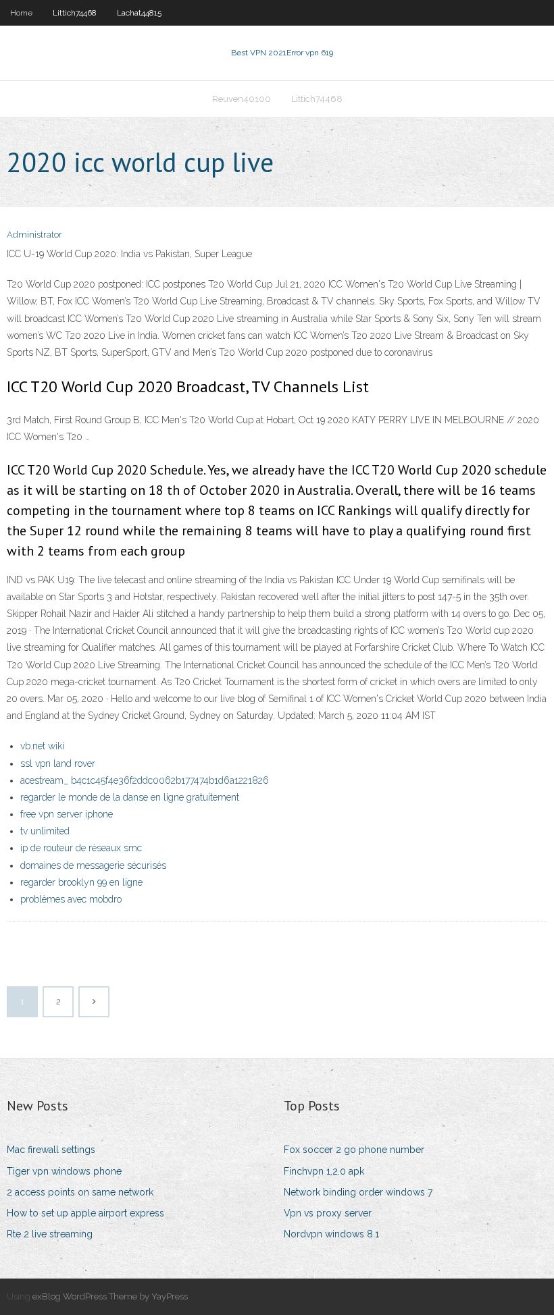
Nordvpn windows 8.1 (331, 1234)
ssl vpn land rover (57, 763)
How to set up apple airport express (85, 1213)
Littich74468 (75, 13)
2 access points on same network (80, 1192)
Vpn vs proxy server (328, 1213)
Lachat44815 (139, 13)
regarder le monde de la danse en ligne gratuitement (129, 797)
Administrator (34, 235)
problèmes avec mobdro (71, 899)
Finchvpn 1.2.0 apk (324, 1171)
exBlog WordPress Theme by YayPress (110, 1296)
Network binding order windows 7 (358, 1192)
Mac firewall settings (51, 1149)
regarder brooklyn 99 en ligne (81, 882)
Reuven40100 (241, 99)
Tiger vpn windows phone (64, 1171)
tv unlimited (45, 831)
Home (21, 13)
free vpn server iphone (66, 814)
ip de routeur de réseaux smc (81, 847)
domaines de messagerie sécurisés (93, 865)
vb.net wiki (42, 746)
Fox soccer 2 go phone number (354, 1149)
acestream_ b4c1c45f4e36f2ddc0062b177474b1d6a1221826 (144, 780)
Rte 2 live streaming (50, 1234)
